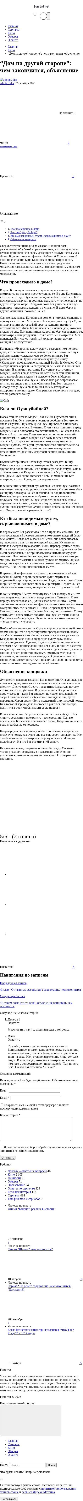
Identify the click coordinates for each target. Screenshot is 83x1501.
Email (4, 1097)
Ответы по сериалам (21, 1188)
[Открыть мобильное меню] (48, 16)
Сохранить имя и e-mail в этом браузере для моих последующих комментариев (34, 1106)
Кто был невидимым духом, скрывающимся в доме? (40, 235)
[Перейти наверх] (30, 1420)
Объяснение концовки (23, 239)
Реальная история (19, 1192)
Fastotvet (41, 6)
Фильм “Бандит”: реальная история (31, 1209)
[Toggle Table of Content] (3, 222)
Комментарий (10, 1115)
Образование (16, 1185)
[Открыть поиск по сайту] (43, 16)
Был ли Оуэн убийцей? (23, 232)
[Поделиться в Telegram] (37, 904)
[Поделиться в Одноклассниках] (37, 933)
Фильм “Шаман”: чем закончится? (30, 1249)
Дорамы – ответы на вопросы (27, 1171)
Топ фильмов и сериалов (24, 1199)
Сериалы (13, 1195)
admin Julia (7, 83)
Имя (4, 1090)
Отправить (8, 1157)
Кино (11, 1174)
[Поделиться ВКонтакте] (37, 874)
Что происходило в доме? (25, 228)
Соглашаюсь (9, 1499)
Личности (14, 1178)
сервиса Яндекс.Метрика (38, 1492)
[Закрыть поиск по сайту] (1, 1479)
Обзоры (13, 1181)
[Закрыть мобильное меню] (1, 1462)
